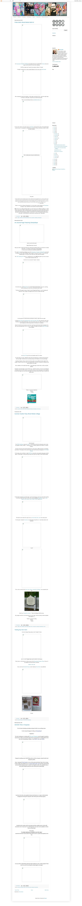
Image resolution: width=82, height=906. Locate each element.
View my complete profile (56, 61)
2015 (54, 129)
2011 (54, 160)
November (56, 135)
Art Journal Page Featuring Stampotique (26, 222)
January (55, 157)
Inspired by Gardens (27, 613)
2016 (54, 128)
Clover (30, 499)
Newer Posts (17, 890)
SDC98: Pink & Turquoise (22, 725)
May (55, 143)
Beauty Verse (25, 286)
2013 (54, 132)
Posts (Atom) (21, 891)
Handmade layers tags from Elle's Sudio (32, 320)
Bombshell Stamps (26, 666)
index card (25, 887)
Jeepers (22, 499)
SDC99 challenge (20, 444)
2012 (54, 159)
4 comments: (18, 718)
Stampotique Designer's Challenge (22, 63)
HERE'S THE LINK (31, 664)
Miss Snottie (27, 499)
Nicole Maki (61, 49)
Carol (28, 444)
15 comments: (18, 885)
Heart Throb (21, 320)
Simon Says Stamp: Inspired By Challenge (32, 589)
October (55, 136)
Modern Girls (29, 217)
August (55, 139)
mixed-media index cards (36, 517)
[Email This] (23, 216)
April (55, 153)
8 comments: (18, 407)
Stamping (36, 217)
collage (18, 217)
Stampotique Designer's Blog (39, 661)
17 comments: (18, 216)
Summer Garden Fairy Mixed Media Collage (27, 414)
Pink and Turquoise (34, 736)
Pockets (36, 499)
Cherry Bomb (38, 666)
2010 (54, 162)
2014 (54, 131)
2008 (54, 164)
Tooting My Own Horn (21, 630)
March (55, 154)
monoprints (32, 217)
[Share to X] (25, 216)
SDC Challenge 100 (20, 256)
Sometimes (26, 519)
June (55, 142)
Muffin (33, 499)
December (56, 133)
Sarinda (43, 63)
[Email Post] (21, 216)
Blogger (45, 898)
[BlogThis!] (24, 216)
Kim (19, 252)
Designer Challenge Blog (40, 252)
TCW (45, 449)
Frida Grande (43, 69)
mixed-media (25, 217)
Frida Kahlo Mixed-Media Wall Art (24, 22)
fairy (20, 626)
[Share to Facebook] (26, 216)
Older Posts (47, 890)
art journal (18, 887)
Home (32, 890)
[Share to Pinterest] (28, 216)
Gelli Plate (31, 126)
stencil (44, 626)
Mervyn (41, 499)
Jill (23, 496)
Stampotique (46, 205)
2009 (54, 163)
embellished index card (37, 99)
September (56, 138)
